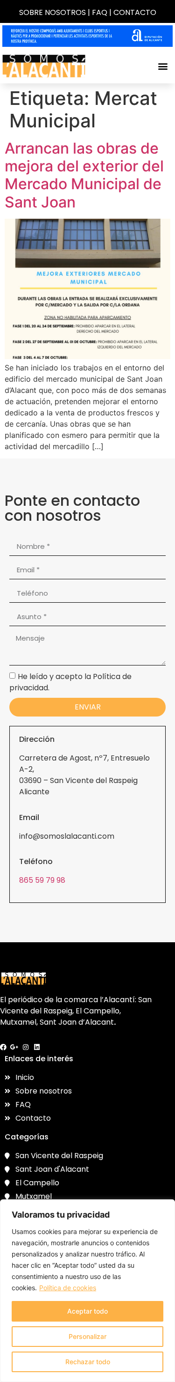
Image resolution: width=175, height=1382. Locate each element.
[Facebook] (3, 1047)
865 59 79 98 (42, 880)
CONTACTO (134, 12)
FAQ (99, 12)
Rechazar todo (87, 1362)
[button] (162, 66)
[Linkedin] (37, 1047)
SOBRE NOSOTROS (52, 12)
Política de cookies (67, 1288)
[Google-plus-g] (14, 1047)
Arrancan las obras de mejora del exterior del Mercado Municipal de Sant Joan (84, 175)
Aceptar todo (87, 1311)
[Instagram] (25, 1047)
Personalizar (87, 1336)
